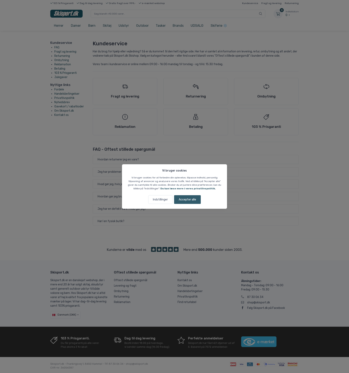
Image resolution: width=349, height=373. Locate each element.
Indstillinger (160, 199)
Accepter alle (187, 199)
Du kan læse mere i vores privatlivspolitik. (188, 188)
